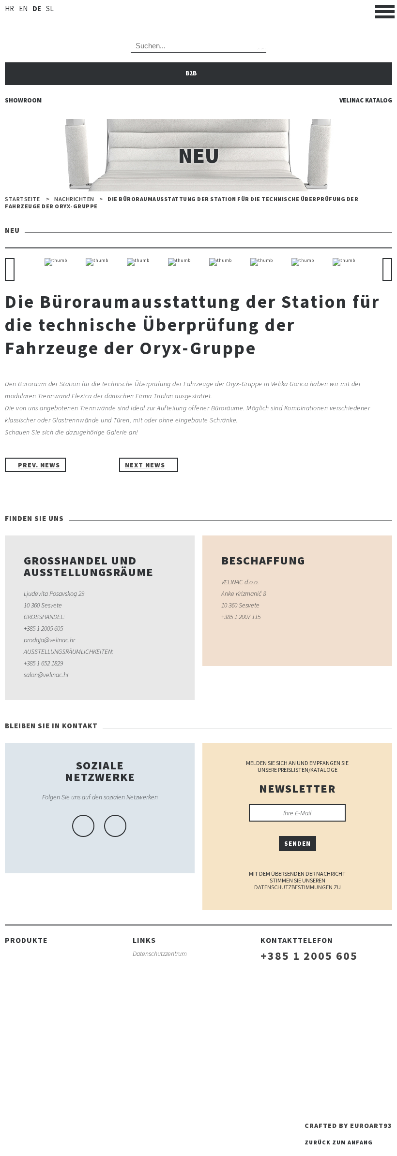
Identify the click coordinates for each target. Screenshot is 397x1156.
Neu (92, 465)
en (23, 8)
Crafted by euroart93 (348, 1125)
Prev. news (39, 465)
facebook (83, 826)
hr (9, 8)
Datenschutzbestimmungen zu (297, 887)
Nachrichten (74, 199)
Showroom (23, 100)
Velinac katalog (365, 100)
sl (50, 8)
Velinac (198, 15)
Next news (145, 465)
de (36, 8)
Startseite (22, 199)
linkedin (115, 826)
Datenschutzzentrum (160, 953)
